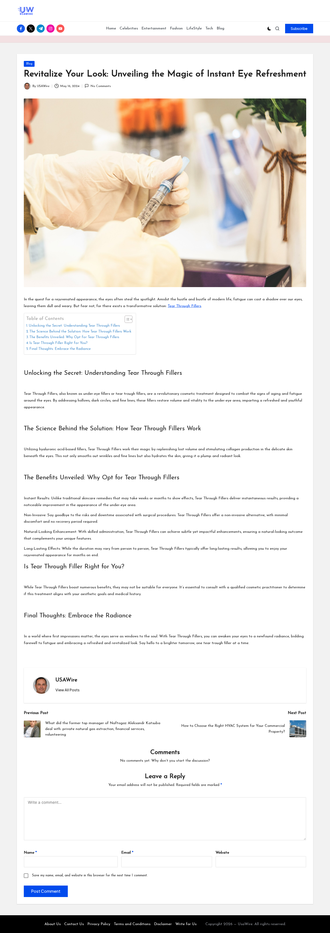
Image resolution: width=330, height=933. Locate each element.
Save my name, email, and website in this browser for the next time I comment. (90, 875)
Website (222, 853)
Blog (29, 63)
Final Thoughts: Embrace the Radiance (60, 349)
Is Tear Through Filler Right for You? (58, 343)
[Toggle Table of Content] (126, 319)
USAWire (66, 680)
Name (30, 853)
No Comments (100, 86)
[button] (299, 28)
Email (127, 853)
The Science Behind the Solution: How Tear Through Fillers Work (80, 331)
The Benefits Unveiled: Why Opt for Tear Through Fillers (74, 337)
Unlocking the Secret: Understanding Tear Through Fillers (74, 326)
